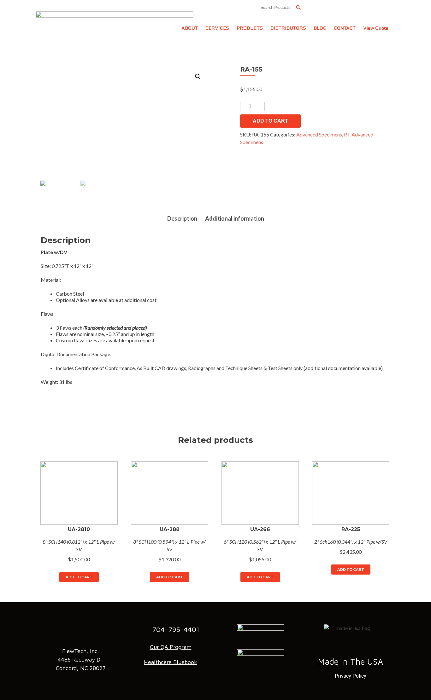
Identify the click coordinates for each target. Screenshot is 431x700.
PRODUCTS (250, 28)
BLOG (320, 28)
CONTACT (345, 28)
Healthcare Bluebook (170, 662)
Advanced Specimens (319, 134)
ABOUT (189, 28)
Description (182, 218)
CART (376, 7)
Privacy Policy (350, 676)
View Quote (375, 28)
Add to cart (270, 121)
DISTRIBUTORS (288, 28)
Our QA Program (171, 647)
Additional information (234, 218)
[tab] (182, 218)
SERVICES (217, 28)
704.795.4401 (337, 7)
